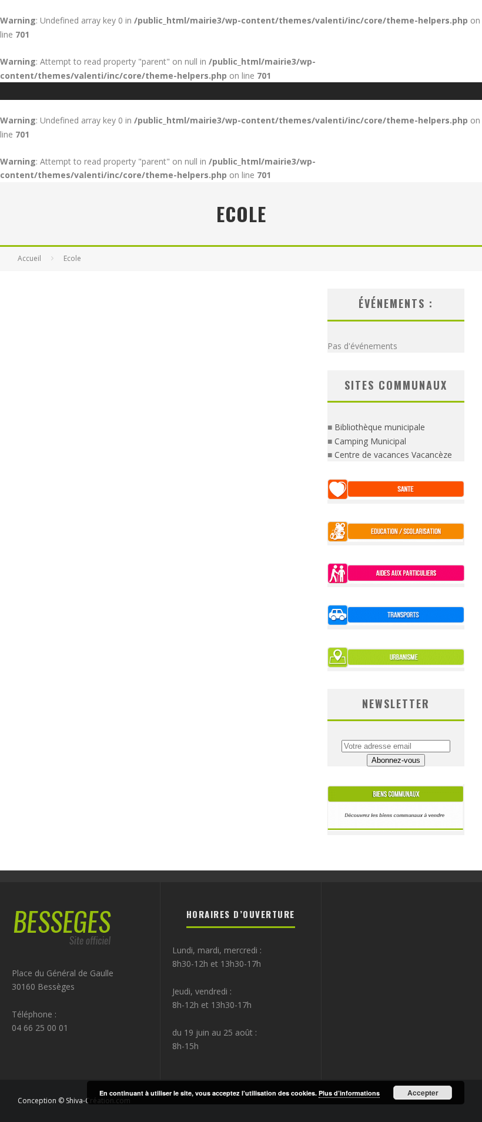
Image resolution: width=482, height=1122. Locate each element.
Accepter (423, 1092)
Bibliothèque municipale (379, 427)
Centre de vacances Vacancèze (393, 454)
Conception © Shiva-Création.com (74, 1101)
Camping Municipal (370, 441)
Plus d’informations (349, 1092)
